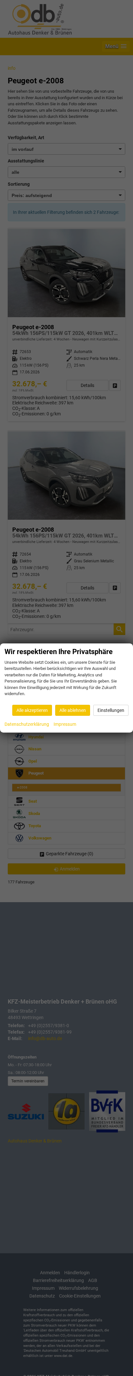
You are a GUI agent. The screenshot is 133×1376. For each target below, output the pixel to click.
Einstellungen (110, 710)
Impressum (65, 724)
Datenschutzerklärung (27, 724)
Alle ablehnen (72, 710)
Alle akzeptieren (32, 710)
